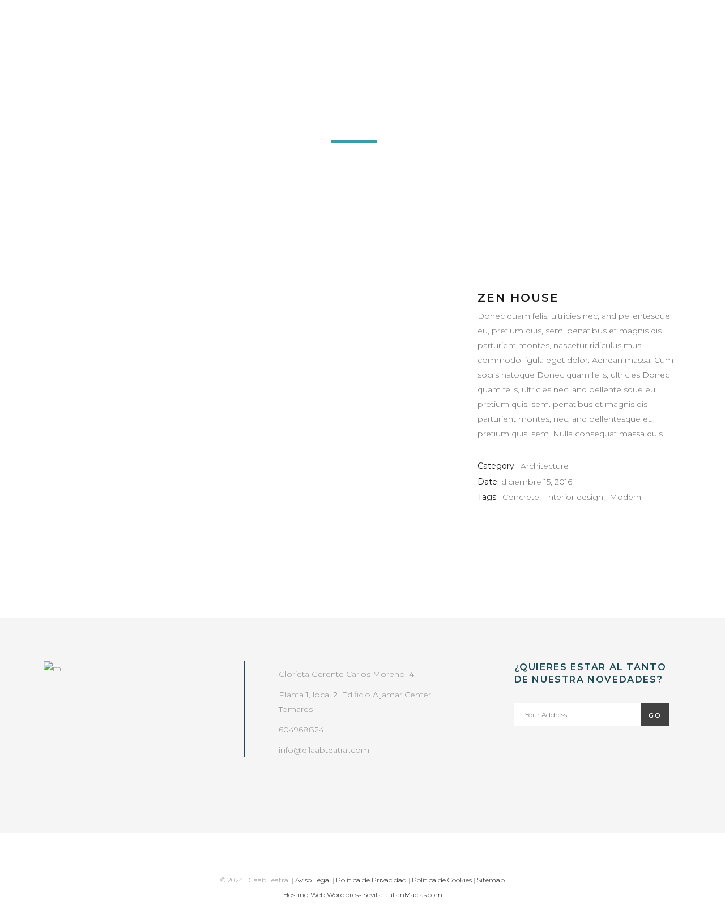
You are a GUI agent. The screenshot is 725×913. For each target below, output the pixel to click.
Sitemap (491, 880)
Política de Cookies (442, 880)
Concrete (520, 497)
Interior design (574, 497)
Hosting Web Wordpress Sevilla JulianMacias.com (362, 894)
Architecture (545, 466)
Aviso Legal (313, 880)
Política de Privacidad (371, 880)
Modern (625, 497)
